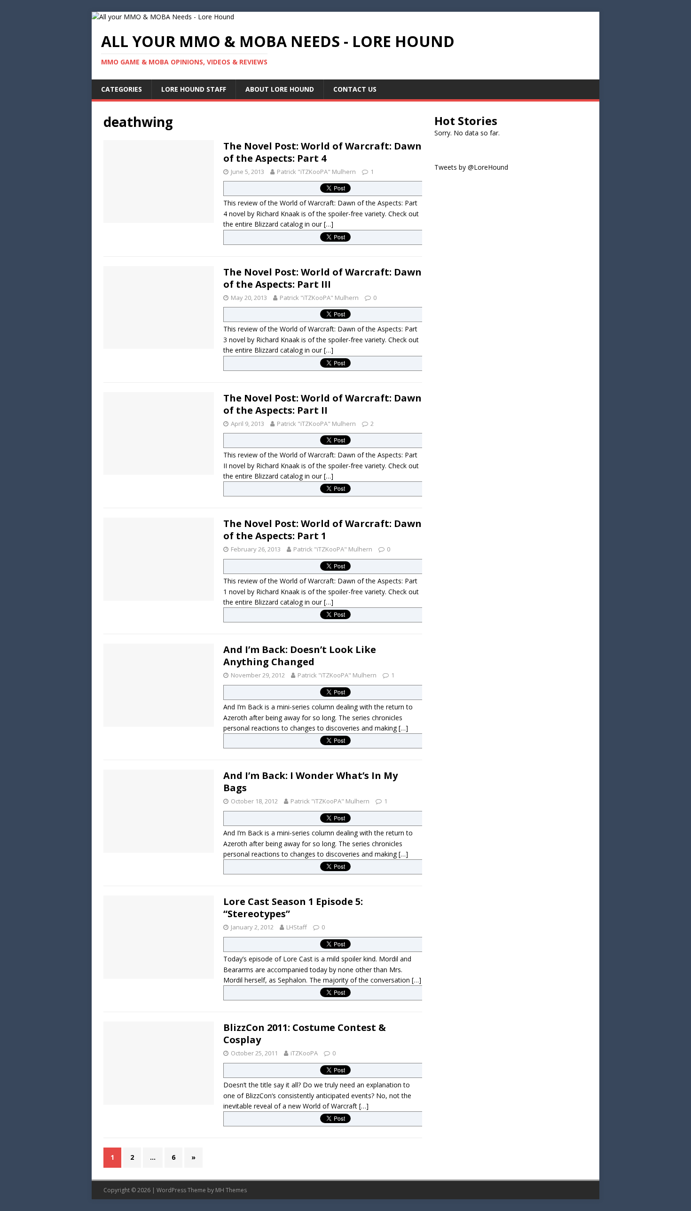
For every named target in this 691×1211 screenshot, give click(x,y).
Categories (121, 89)
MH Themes (231, 1190)
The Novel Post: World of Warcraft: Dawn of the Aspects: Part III (322, 278)
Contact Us (355, 89)
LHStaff (296, 927)
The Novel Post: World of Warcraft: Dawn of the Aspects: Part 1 (322, 529)
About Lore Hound (279, 89)
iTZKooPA (304, 1053)
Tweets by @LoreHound (471, 167)
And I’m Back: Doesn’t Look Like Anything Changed (299, 655)
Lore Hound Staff (193, 89)
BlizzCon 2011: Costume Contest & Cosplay (304, 1033)
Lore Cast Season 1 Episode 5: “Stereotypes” (293, 907)
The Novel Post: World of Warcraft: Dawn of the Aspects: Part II (322, 404)
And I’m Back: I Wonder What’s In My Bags (310, 781)
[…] (328, 224)
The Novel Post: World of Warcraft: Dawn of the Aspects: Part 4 (322, 152)
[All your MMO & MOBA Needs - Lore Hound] (163, 16)
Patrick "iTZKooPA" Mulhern (316, 171)
